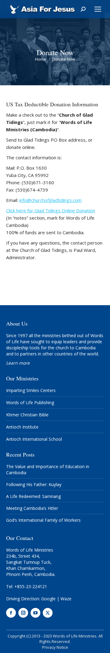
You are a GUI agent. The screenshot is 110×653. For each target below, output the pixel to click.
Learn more (18, 363)
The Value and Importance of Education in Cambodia (47, 469)
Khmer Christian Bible (27, 415)
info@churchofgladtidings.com (50, 200)
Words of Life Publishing (30, 402)
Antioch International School (34, 439)
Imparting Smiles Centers (31, 390)
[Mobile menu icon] (98, 9)
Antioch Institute (22, 427)
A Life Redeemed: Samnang (33, 496)
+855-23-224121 (30, 586)
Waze (66, 599)
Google (48, 599)
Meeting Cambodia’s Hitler (32, 508)
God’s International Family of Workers (43, 520)
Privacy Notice (55, 647)
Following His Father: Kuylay (33, 484)
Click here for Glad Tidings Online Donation (50, 210)
